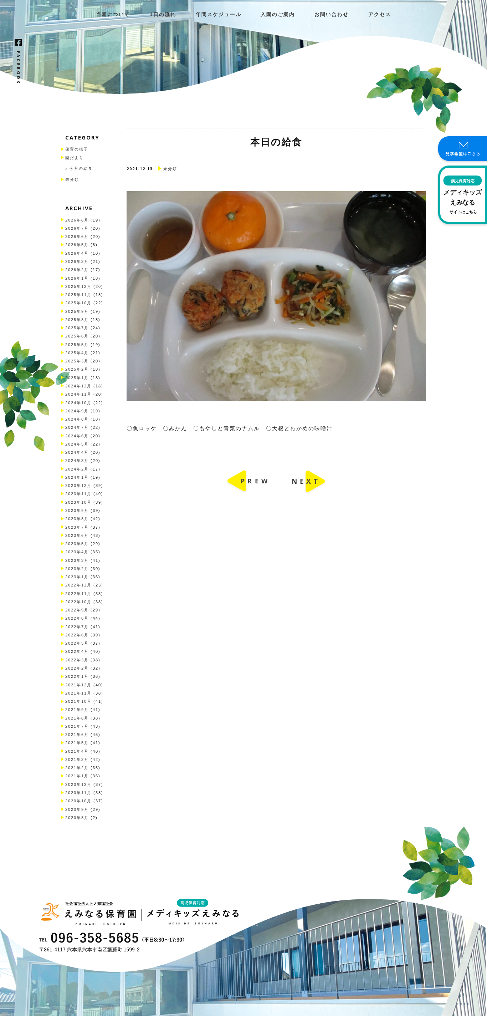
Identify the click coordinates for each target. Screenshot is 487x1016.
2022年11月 (78, 593)
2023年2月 (77, 569)
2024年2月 (77, 469)
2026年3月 (77, 261)
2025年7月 (77, 328)
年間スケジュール (218, 14)
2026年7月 (77, 228)
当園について (113, 14)
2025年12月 (78, 286)
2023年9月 (77, 510)
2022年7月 (77, 627)
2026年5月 (77, 245)
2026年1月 (77, 278)
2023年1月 (77, 577)
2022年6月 (77, 635)
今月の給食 (81, 168)
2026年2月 (77, 270)
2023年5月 (77, 544)
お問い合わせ (331, 14)
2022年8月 (77, 618)
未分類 (72, 179)
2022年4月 (77, 651)
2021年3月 (77, 759)
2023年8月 (77, 519)
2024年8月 (77, 419)
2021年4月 (77, 751)
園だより (74, 158)
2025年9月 (77, 311)
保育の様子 (76, 149)
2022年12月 (78, 585)
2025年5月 (77, 344)
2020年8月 (77, 818)
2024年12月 (78, 386)
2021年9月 (77, 709)
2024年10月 (78, 403)
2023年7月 (77, 527)
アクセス (379, 14)
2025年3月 (77, 361)
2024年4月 (77, 452)
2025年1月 (77, 378)
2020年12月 (78, 784)
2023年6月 (77, 535)
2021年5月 (77, 743)
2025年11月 (78, 295)
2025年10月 (78, 303)
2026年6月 (77, 236)
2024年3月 (77, 460)
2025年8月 (77, 320)
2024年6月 (77, 436)
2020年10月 (78, 801)
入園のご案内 (278, 14)
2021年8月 (77, 718)
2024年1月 (77, 477)
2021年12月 (78, 685)
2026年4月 (77, 253)
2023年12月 (78, 485)
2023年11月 (78, 494)
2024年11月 (78, 394)
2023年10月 (78, 502)
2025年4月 (77, 353)
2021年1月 (77, 776)
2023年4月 (77, 552)
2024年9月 (77, 411)
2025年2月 (77, 369)
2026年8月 (77, 220)
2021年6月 (77, 734)
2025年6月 (77, 336)
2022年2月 (77, 668)
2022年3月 (77, 660)
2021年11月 (78, 693)
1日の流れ (163, 14)
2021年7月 (77, 726)
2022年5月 (77, 643)
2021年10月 (78, 701)
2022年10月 (78, 602)
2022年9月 (77, 610)
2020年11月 (78, 793)
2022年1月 (77, 676)
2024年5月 (77, 444)
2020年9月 (77, 809)
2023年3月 (77, 560)
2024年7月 (77, 427)
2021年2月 (77, 768)
